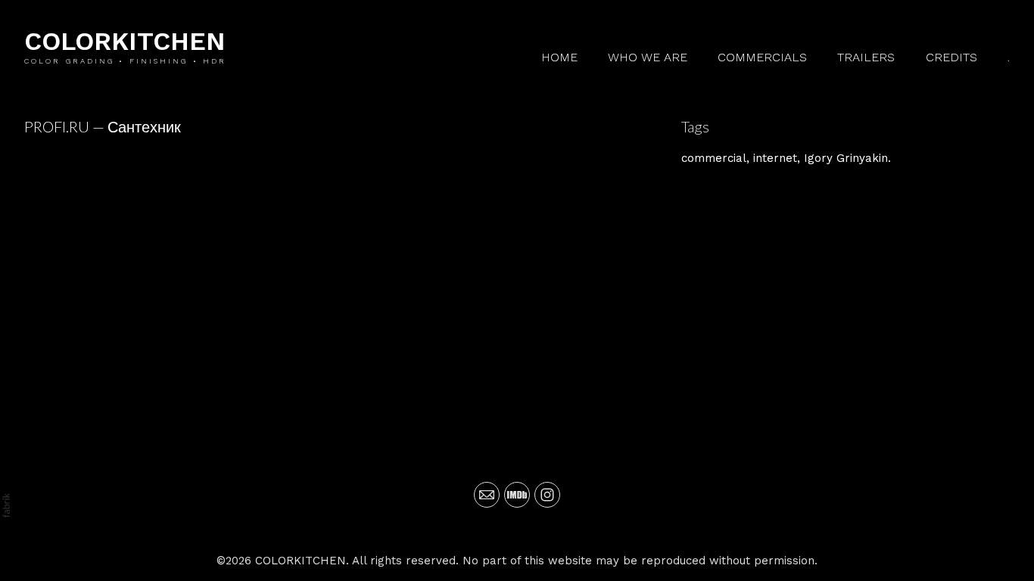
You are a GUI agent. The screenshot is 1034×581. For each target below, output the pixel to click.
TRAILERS (866, 57)
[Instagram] (547, 495)
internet (775, 158)
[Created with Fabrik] (6, 505)
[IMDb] (517, 495)
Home (559, 57)
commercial (713, 158)
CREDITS (951, 57)
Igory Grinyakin (846, 158)
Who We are (647, 57)
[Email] (487, 495)
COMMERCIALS (762, 57)
